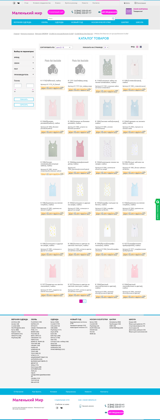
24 (105, 47)
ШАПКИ (125, 22)
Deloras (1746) (55, 337)
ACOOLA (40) (15, 322)
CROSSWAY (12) (36, 337)
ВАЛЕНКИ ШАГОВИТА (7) (39, 361)
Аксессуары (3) (134, 328)
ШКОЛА (139, 22)
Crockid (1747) (55, 324)
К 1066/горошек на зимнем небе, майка (134, 122)
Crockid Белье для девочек (84, 34)
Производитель (21, 74)
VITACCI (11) (35, 355)
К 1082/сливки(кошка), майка (132, 81)
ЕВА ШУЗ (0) (35, 382)
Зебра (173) (35, 365)
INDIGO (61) (35, 339)
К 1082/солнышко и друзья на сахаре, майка (52, 244)
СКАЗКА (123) (35, 378)
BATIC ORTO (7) (36, 335)
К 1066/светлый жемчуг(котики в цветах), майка (105, 286)
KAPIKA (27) (35, 324)
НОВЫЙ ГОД (77, 22)
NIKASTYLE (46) (16, 335)
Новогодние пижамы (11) (78, 327)
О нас (26, 3)
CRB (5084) (54, 328)
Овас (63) (54, 339)
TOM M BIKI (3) (35, 353)
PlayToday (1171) (56, 330)
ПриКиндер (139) (115, 324)
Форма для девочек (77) (137, 324)
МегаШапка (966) (115, 322)
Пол (16, 69)
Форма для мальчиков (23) (138, 331)
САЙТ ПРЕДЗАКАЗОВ (109, 12)
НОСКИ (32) (93, 330)
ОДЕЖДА (59, 22)
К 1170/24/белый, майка (51, 81)
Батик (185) (93, 322)
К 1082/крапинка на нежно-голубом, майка (52, 204)
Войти (127, 3)
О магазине (18, 392)
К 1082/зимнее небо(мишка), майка (107, 122)
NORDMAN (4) (35, 349)
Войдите (43, 87)
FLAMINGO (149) (36, 322)
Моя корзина (140, 9)
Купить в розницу (71, 3)
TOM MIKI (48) (35, 343)
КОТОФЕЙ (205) (36, 369)
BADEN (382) (35, 331)
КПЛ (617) (34, 326)
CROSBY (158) (35, 345)
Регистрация (141, 3)
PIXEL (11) (34, 330)
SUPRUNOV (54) (56, 347)
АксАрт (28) (15, 324)
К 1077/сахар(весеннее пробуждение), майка (132, 244)
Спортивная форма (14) (137, 326)
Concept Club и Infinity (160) (60, 341)
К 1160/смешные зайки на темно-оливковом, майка (106, 81)
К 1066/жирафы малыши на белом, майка (106, 204)
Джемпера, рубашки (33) (137, 330)
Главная (16, 34)
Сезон (16, 63)
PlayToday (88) (16, 337)
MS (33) (92, 331)
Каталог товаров (27, 34)
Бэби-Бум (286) (55, 335)
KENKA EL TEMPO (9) (37, 341)
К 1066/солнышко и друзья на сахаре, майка (79, 204)
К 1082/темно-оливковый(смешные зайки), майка (49, 164)
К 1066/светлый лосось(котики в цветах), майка (133, 286)
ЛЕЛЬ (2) (34, 371)
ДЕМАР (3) (34, 363)
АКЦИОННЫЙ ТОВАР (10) (39, 357)
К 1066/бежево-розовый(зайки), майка (50, 122)
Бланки (57, 3)
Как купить (36, 392)
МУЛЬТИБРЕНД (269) (116, 328)
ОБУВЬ (44, 22)
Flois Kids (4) (35, 333)
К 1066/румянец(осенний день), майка (78, 163)
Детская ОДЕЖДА (41, 34)
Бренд (16, 57)
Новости (85, 3)
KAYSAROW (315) (17, 333)
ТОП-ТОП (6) (35, 380)
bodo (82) (54, 333)
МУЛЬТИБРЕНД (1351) (58, 349)
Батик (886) (15, 330)
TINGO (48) (34, 351)
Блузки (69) (132, 322)
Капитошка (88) (36, 367)
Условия (53, 392)
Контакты (96, 3)
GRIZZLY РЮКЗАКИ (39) (38, 328)
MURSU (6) (34, 347)
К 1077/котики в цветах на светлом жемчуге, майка (78, 285)
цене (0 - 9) (60, 47)
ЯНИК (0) (92, 333)
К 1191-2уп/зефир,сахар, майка (78, 81)
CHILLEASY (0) (55, 326)
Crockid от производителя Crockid (61, 34)
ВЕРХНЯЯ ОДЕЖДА (22, 22)
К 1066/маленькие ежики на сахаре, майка (107, 163)
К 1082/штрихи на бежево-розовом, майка (79, 122)
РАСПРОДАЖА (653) (18, 328)
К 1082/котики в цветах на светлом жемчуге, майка (78, 244)
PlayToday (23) (94, 326)
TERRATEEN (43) (56, 345)
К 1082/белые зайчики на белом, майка (133, 163)
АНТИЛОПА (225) (36, 359)
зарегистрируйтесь (54, 87)
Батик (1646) (55, 322)
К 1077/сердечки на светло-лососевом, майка (52, 285)
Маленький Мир (28, 400)
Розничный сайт (56, 12)
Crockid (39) (93, 324)
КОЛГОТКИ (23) (95, 328)
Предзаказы (71, 392)
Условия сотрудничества (42, 3)
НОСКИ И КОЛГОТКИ (101, 22)
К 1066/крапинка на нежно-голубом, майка (134, 204)
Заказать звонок (88, 406)
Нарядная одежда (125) (78, 325)
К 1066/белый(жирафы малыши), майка (104, 244)
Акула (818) (54, 331)
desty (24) (54, 343)
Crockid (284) (15, 326)
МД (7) (33, 373)
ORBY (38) (112, 326)
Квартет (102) (15, 331)
